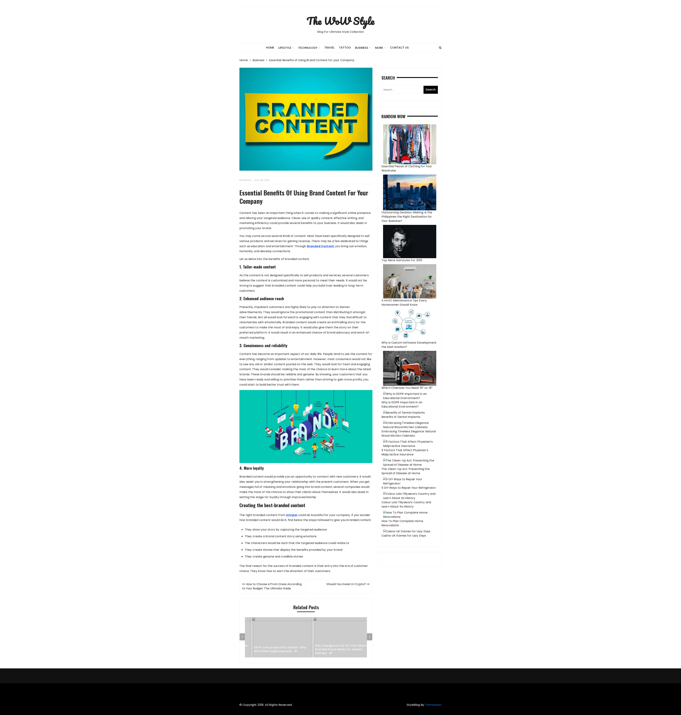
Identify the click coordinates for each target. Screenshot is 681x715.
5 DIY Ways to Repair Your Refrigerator (408, 488)
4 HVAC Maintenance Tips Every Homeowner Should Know (404, 302)
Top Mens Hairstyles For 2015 (401, 260)
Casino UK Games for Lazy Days (403, 536)
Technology (307, 48)
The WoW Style (340, 21)
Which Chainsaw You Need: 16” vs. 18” (407, 388)
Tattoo (345, 48)
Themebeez (433, 705)
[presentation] (242, 636)
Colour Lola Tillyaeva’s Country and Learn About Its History (406, 504)
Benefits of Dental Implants (400, 417)
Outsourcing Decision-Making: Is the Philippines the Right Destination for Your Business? (406, 216)
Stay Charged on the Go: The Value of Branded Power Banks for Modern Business (334, 649)
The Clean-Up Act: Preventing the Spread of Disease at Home (405, 471)
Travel (329, 48)
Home (270, 48)
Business (361, 48)
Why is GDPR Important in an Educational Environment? (401, 404)
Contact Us (399, 48)
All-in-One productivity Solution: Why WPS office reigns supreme (273, 649)
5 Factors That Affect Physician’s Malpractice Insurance (404, 452)
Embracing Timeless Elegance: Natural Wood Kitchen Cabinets (408, 433)
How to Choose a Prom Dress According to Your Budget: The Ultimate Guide (272, 586)
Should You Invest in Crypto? (346, 584)
